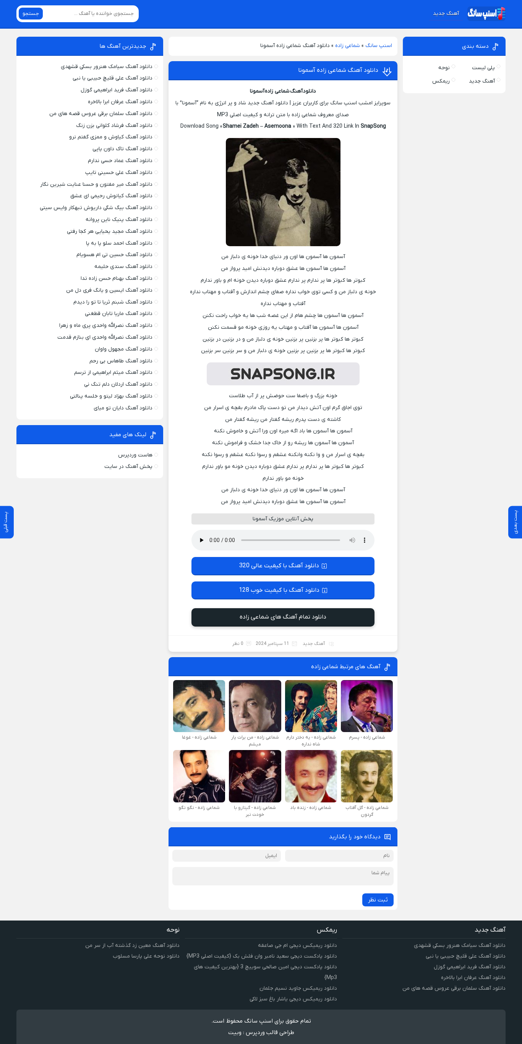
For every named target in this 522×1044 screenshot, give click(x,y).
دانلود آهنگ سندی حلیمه (123, 266)
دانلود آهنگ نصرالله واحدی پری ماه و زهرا (105, 325)
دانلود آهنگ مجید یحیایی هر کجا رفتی (109, 231)
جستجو (31, 13)
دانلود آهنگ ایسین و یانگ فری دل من (109, 290)
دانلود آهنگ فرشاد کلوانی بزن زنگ (114, 125)
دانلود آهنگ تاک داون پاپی (122, 149)
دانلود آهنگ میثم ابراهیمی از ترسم (113, 372)
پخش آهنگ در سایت (128, 466)
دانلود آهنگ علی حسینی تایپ (118, 172)
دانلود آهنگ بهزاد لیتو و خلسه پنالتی (111, 396)
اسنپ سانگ (378, 45)
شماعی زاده (347, 45)
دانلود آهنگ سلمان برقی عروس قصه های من (100, 113)
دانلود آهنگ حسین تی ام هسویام (114, 254)
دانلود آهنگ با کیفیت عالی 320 (279, 566)
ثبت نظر (378, 900)
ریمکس (441, 81)
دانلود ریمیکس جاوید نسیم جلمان (298, 988)
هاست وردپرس (135, 455)
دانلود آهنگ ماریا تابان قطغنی (118, 313)
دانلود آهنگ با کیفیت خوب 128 (279, 590)
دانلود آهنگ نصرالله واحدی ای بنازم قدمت (104, 337)
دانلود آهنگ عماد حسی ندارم (120, 160)
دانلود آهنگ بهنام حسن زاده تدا (116, 278)
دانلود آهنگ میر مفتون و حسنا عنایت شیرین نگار (96, 184)
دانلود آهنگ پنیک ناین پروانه (119, 219)
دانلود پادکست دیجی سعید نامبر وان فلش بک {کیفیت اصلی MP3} (261, 956)
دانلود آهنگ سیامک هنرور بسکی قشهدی (106, 66)
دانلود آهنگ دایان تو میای (123, 408)
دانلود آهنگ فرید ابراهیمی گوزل (116, 90)
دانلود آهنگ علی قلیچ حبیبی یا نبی (112, 78)
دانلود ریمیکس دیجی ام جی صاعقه (297, 945)
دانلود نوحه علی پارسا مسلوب (146, 956)
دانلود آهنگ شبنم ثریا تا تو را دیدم (112, 302)
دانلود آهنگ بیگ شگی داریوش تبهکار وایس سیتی (96, 207)
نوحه (444, 67)
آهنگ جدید (446, 13)
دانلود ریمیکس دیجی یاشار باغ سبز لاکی (293, 999)
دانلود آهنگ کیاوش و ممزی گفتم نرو (110, 137)
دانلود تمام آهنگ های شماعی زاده (283, 617)
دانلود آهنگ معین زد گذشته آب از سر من (132, 945)
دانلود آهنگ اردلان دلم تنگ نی (118, 384)
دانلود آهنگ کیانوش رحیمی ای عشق (111, 196)
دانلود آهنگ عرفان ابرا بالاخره (120, 102)
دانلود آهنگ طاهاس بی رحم (120, 361)
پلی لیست (483, 67)
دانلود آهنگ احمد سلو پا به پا (119, 243)
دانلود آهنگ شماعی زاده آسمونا (338, 70)
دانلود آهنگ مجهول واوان (123, 349)
